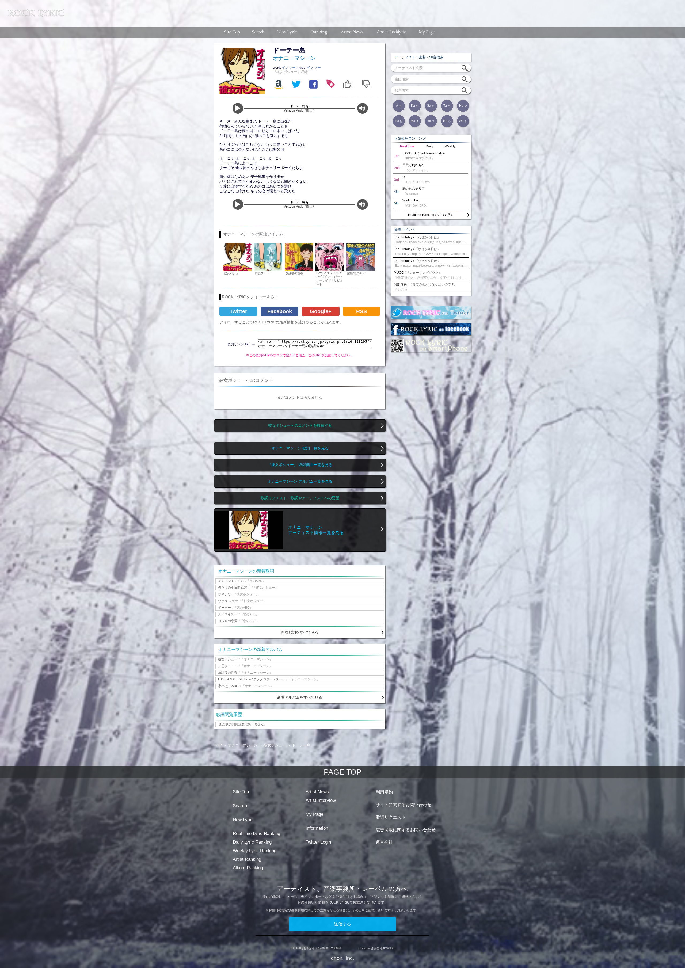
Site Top (241, 791)
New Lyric (243, 819)
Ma (415, 121)
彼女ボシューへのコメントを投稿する (300, 426)
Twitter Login (318, 842)
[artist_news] (352, 32)
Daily (429, 146)
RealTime (407, 146)
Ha (399, 121)
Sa (431, 106)
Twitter (238, 311)
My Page (314, 814)
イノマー (289, 68)
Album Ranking (248, 867)
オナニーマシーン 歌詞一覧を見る (300, 448)
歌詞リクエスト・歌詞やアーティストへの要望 (300, 498)
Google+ (321, 311)
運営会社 (384, 842)
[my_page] (427, 32)
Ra (447, 121)
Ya (431, 121)
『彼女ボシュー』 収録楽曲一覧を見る (300, 465)
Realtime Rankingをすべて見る (431, 215)
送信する (342, 924)
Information (317, 828)
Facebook (279, 311)
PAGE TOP (342, 772)
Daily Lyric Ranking (252, 842)
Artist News (317, 791)
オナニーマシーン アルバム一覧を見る (300, 481)
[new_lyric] (287, 32)
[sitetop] (231, 32)
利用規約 (384, 792)
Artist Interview (321, 800)
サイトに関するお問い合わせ (403, 804)
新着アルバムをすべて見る (299, 697)
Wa (463, 121)
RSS (361, 311)
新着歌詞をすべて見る (299, 632)
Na (463, 106)
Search (240, 805)
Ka (414, 106)
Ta (446, 106)
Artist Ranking (247, 859)
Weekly (450, 146)
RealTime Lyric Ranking (256, 833)
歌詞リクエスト (391, 817)
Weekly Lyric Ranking (254, 850)
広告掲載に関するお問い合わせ (406, 830)
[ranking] (319, 32)
